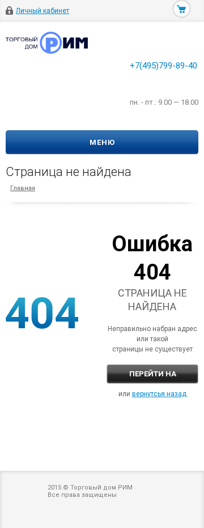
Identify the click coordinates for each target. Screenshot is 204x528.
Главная (22, 188)
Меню (102, 142)
